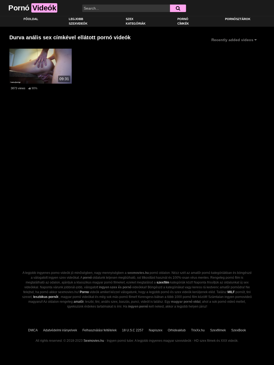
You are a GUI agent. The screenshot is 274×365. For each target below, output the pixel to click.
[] (178, 8)
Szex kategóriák (136, 21)
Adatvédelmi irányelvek (60, 330)
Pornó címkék (183, 21)
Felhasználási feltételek (99, 330)
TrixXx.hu (198, 330)
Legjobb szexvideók (78, 21)
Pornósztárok (237, 19)
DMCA (33, 330)
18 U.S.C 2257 (132, 330)
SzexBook (238, 330)
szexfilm (163, 282)
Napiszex (155, 330)
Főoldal (31, 19)
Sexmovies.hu (93, 341)
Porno (84, 292)
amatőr (78, 302)
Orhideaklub (177, 330)
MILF (231, 292)
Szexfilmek (218, 330)
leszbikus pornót (45, 297)
